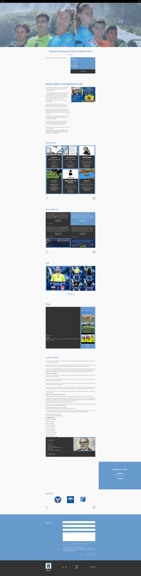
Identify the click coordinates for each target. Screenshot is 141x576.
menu (2, 1)
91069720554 (92, 566)
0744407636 (120, 480)
